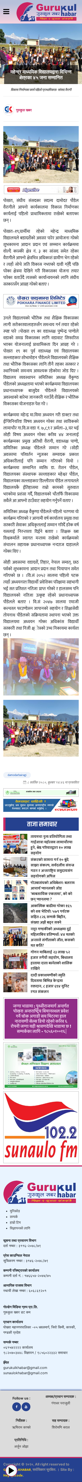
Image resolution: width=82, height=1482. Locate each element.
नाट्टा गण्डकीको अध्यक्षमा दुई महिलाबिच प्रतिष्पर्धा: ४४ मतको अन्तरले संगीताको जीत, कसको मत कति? (53, 937)
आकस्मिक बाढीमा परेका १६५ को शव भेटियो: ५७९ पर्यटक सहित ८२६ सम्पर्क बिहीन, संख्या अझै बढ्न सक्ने (51, 914)
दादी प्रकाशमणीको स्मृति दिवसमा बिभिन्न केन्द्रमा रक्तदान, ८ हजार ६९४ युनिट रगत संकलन (50, 983)
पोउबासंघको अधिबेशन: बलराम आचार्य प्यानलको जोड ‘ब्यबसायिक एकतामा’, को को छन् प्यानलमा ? (53, 891)
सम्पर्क (14, 1217)
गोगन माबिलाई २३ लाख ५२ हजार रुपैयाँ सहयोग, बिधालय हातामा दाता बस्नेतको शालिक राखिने (52, 960)
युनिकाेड (15, 1211)
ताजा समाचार (42, 824)
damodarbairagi (17, 775)
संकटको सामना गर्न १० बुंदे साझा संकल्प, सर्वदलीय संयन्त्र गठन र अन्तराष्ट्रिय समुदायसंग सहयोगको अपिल (52, 868)
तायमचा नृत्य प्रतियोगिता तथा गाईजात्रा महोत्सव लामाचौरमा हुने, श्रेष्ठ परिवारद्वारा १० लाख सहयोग (51, 844)
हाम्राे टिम (15, 1223)
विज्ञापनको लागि (20, 1228)
